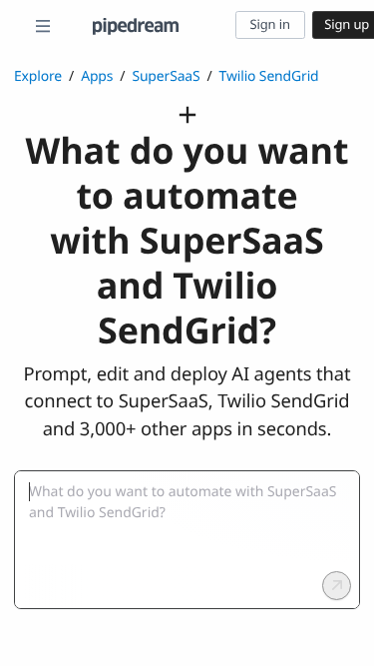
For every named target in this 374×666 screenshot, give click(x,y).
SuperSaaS (165, 76)
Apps (97, 76)
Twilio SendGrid (269, 76)
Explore (38, 76)
